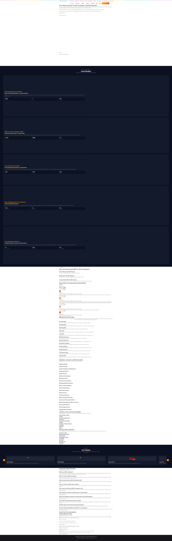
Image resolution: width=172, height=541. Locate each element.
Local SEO (61, 334)
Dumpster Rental (63, 378)
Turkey (60, 416)
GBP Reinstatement (64, 337)
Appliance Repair (63, 364)
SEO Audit (61, 331)
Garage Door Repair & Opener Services (68, 402)
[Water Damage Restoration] (59, 396)
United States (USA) (64, 415)
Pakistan (61, 426)
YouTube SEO (62, 355)
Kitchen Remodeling (64, 388)
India (60, 428)
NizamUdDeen (72, 3)
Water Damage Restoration (66, 397)
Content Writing (63, 346)
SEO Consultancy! (105, 3)
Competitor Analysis (64, 343)
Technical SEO (62, 324)
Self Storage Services (64, 407)
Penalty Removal (63, 349)
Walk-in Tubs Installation (65, 385)
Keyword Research (63, 340)
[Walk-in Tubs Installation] (59, 384)
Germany (61, 419)
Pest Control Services (64, 404)
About (97, 3)
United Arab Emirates (64, 421)
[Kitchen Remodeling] (59, 386)
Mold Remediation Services (66, 383)
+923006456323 (64, 529)
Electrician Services (64, 390)
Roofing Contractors (64, 395)
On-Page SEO (62, 321)
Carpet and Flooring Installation (67, 400)
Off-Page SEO (62, 327)
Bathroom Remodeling (64, 376)
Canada (61, 422)
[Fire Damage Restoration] (59, 408)
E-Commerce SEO (63, 352)
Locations (82, 3)
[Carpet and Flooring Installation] (59, 398)
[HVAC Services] (59, 391)
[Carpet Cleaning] (59, 365)
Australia (61, 425)
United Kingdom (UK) (64, 418)
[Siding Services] (59, 372)
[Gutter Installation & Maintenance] (59, 367)
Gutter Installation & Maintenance (67, 369)
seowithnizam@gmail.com (64, 527)
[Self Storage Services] (59, 405)
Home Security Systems (65, 380)
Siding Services (63, 373)
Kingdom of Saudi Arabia (65, 423)
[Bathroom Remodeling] (59, 374)
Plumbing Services (63, 371)
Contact (100, 3)
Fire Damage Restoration (65, 409)
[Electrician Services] (59, 389)
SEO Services (77, 3)
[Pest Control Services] (59, 403)
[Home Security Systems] (59, 379)
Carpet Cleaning (63, 366)
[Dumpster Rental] (59, 377)
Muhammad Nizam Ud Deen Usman (92, 536)
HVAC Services (63, 392)
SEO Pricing (93, 3)
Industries (87, 3)
